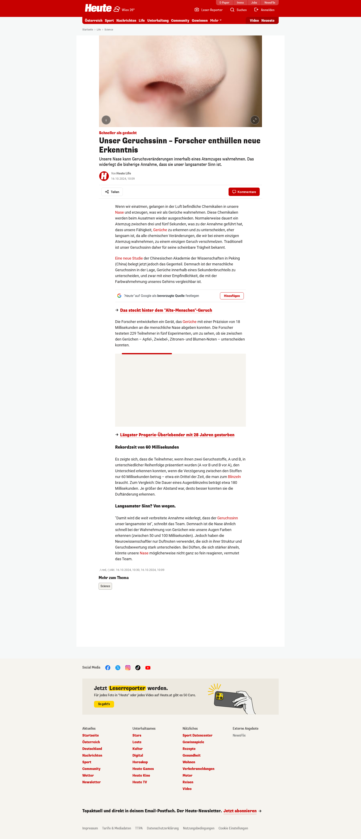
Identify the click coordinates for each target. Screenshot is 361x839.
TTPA (139, 828)
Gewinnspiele (193, 742)
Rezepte (189, 749)
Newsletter (91, 782)
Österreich (93, 20)
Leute (136, 742)
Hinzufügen (232, 296)
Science (108, 29)
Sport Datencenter (197, 735)
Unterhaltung (158, 20)
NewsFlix (239, 735)
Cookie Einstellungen (233, 828)
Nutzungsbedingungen (198, 828)
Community (180, 20)
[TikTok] (137, 667)
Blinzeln (234, 476)
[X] (117, 667)
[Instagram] (127, 667)
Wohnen (189, 762)
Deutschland (92, 749)
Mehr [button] (214, 20)
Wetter (88, 775)
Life (142, 20)
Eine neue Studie (129, 258)
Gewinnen (200, 20)
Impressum (90, 828)
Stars (136, 735)
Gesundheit (192, 755)
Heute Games (143, 769)
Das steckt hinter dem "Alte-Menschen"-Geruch (166, 310)
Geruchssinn (227, 518)
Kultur (137, 749)
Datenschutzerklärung (163, 828)
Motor (187, 775)
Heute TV (139, 782)
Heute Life (123, 173)
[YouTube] (147, 667)
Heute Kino (141, 775)
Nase (119, 212)
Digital (137, 755)
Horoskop (140, 762)
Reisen (188, 782)
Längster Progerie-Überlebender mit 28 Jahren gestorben (177, 435)
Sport (109, 20)
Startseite (87, 29)
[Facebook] (107, 667)
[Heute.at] (98, 8)
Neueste (268, 20)
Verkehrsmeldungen (198, 769)
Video (254, 20)
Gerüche (160, 230)
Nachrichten (92, 755)
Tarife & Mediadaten (116, 828)
